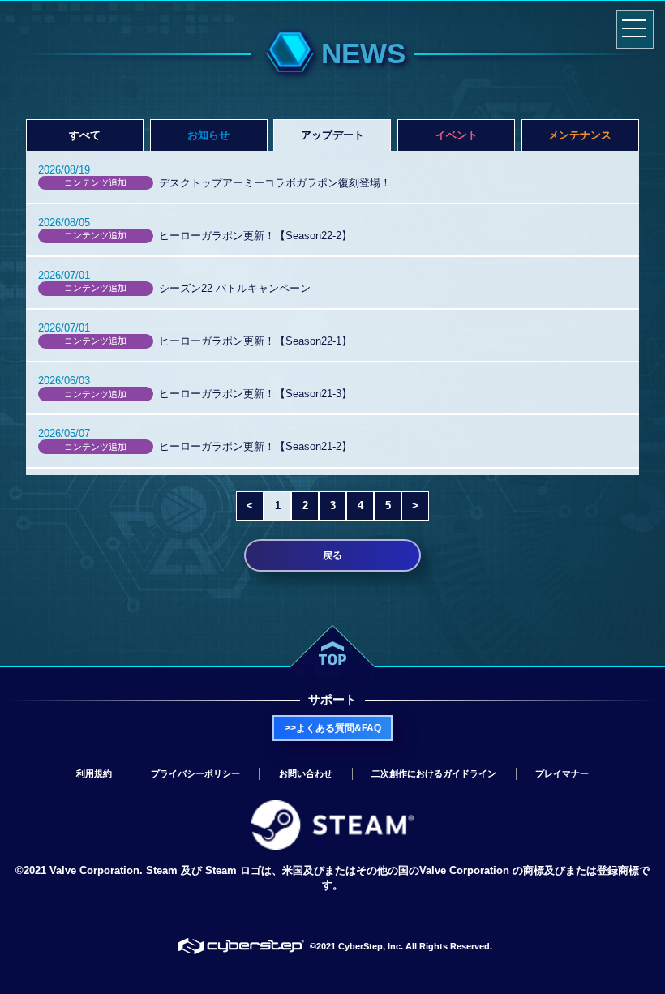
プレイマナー (562, 773)
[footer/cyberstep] (242, 946)
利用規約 (94, 773)
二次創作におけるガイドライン (433, 773)
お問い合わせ (305, 773)
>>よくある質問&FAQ (333, 728)
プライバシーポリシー (195, 773)
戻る (332, 555)
